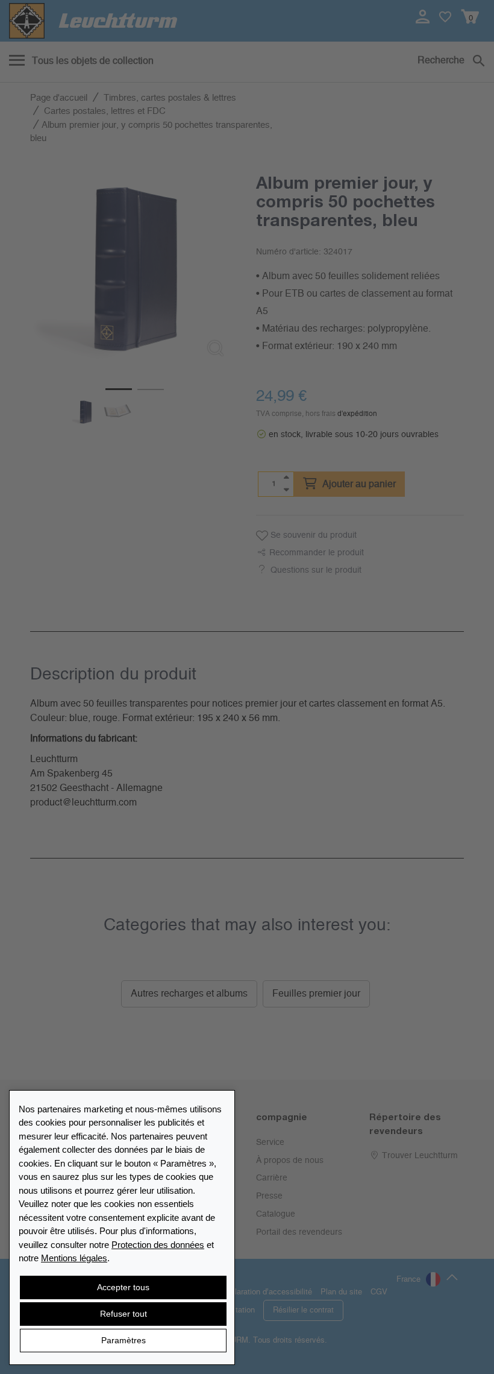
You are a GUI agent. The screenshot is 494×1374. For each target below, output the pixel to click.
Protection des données (157, 1245)
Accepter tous (123, 1287)
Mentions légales (74, 1258)
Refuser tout (123, 1314)
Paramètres (123, 1340)
